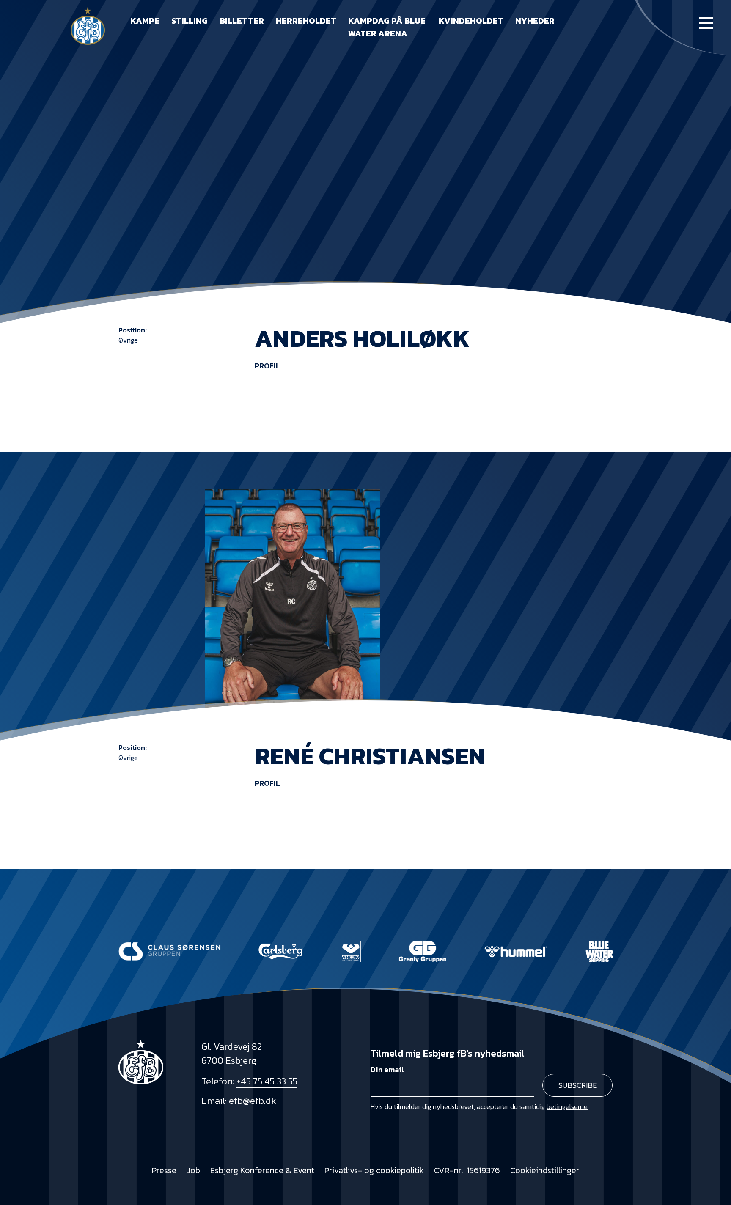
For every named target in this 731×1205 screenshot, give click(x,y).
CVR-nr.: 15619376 (467, 1170)
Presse (164, 1170)
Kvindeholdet (471, 20)
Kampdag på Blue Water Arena (387, 27)
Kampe (144, 20)
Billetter (242, 20)
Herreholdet (306, 20)
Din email (387, 1069)
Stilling (189, 20)
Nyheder (535, 20)
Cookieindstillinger (544, 1170)
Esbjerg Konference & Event (262, 1170)
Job (193, 1170)
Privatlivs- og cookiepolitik (374, 1170)
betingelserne (567, 1106)
